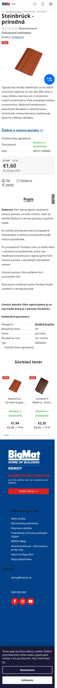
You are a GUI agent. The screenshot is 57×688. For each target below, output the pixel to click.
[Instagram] (22, 601)
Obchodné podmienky (24, 523)
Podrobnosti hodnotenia (16, 32)
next (53, 388)
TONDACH (17, 37)
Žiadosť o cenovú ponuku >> (22, 130)
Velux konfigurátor (22, 554)
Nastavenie (27, 670)
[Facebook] (14, 601)
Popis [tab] (28, 199)
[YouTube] (30, 601)
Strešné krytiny (44, 324)
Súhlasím (27, 680)
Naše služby (18, 518)
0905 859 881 (19, 592)
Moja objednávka (21, 559)
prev (3, 388)
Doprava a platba (21, 528)
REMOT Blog (18, 541)
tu (3, 662)
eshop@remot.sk (21, 577)
